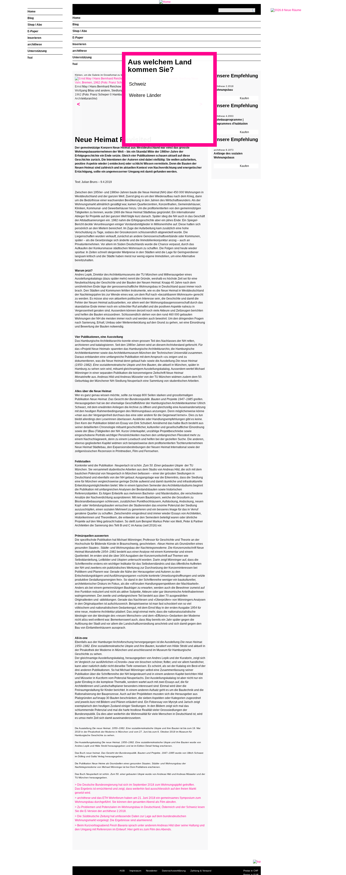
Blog (75, 24)
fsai (74, 64)
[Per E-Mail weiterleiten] (91, 838)
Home (76, 18)
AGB (122, 870)
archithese (79, 50)
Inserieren (79, 44)
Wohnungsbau (223, 89)
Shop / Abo (79, 31)
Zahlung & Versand (200, 870)
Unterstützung (82, 57)
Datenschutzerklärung (174, 870)
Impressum (135, 870)
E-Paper (77, 37)
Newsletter (151, 870)
